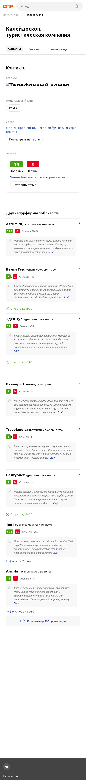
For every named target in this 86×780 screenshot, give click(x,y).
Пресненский (11, 15)
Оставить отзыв (24, 184)
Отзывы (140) (30, 231)
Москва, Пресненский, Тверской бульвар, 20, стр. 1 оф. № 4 (41, 129)
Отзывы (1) (26, 482)
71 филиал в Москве (18, 561)
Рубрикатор (10, 776)
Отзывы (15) (27, 578)
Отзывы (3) (26, 391)
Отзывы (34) (27, 326)
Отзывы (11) (26, 276)
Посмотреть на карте (24, 139)
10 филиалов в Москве (20, 611)
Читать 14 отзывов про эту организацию (38, 177)
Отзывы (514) (30, 531)
